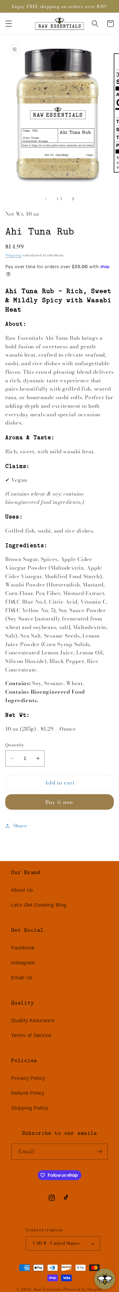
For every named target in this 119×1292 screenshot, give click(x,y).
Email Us (22, 977)
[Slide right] (73, 199)
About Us (22, 890)
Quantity (14, 745)
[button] (8, 23)
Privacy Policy (28, 1078)
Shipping (13, 255)
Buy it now (59, 802)
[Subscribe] (99, 1152)
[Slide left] (46, 199)
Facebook (23, 948)
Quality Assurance (33, 1020)
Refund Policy (28, 1093)
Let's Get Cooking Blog (38, 905)
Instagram (23, 962)
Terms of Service (31, 1035)
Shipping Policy (29, 1108)
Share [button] (20, 825)
